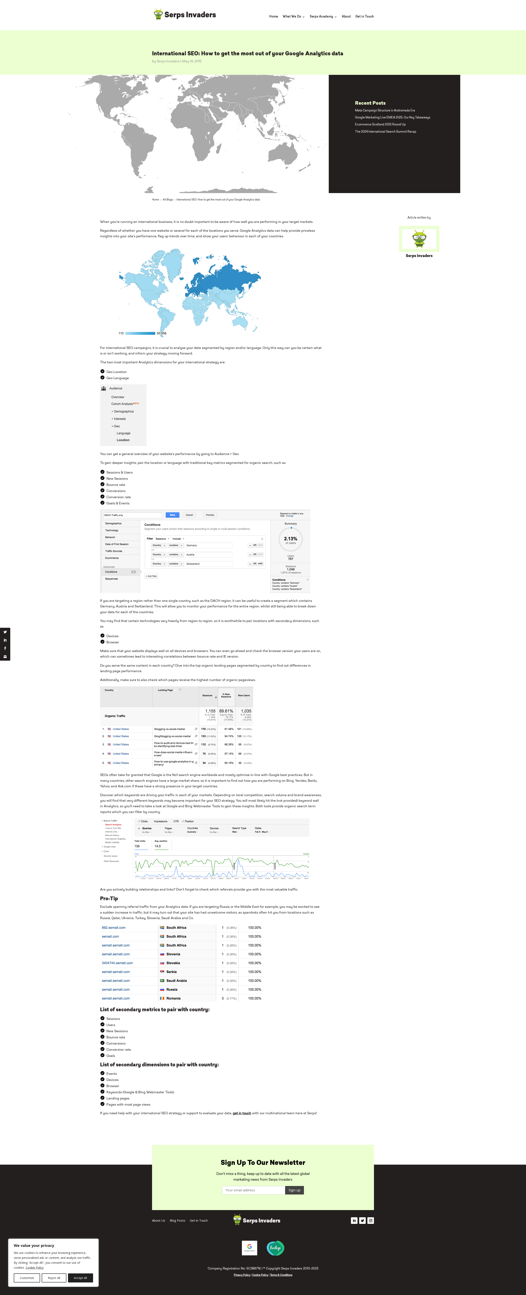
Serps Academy (321, 16)
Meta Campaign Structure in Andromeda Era (385, 110)
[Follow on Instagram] (370, 1220)
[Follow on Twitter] (362, 1220)
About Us (158, 1220)
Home (273, 16)
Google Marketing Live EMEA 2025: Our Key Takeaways (392, 117)
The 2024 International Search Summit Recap (385, 131)
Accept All (80, 1278)
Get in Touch (364, 16)
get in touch (242, 1113)
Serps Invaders (168, 61)
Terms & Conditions (281, 1275)
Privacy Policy (242, 1275)
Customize (27, 1278)
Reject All (54, 1278)
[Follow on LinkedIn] (354, 1220)
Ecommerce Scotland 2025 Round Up (380, 124)
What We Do (292, 16)
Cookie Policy (35, 1268)
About (346, 16)
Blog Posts (177, 1220)
